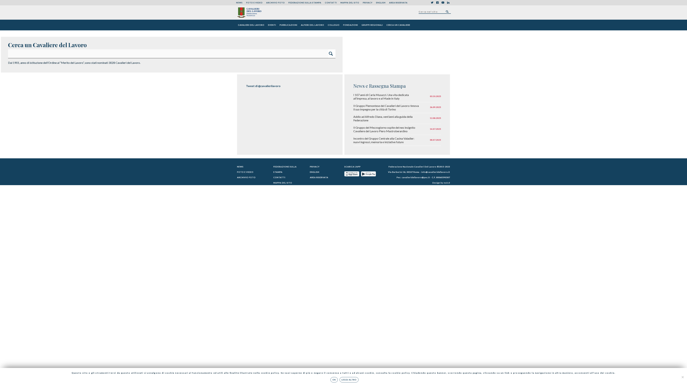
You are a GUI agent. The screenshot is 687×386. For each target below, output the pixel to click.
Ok (334, 379)
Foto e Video (254, 2)
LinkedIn (448, 2)
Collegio (334, 25)
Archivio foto (275, 2)
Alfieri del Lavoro (312, 25)
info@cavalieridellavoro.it (435, 172)
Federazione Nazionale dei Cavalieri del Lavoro (249, 12)
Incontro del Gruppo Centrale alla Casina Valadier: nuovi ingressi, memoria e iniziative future (383, 140)
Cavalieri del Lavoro (251, 25)
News (239, 2)
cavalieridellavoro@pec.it (416, 177)
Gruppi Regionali (372, 25)
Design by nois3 (441, 183)
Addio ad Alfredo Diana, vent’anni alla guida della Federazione (383, 118)
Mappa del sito (349, 2)
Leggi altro (349, 379)
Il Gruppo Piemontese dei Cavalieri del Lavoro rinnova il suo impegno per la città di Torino (386, 107)
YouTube (442, 2)
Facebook (437, 2)
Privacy (367, 2)
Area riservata (398, 2)
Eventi (272, 25)
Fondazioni (350, 25)
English (381, 2)
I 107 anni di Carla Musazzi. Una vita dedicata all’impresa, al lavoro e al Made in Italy (381, 96)
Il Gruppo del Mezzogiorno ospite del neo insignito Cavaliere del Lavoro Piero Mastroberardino (384, 129)
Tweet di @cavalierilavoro (263, 86)
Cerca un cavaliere (398, 25)
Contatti (331, 2)
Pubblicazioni (288, 25)
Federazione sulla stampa (304, 2)
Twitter (432, 2)
